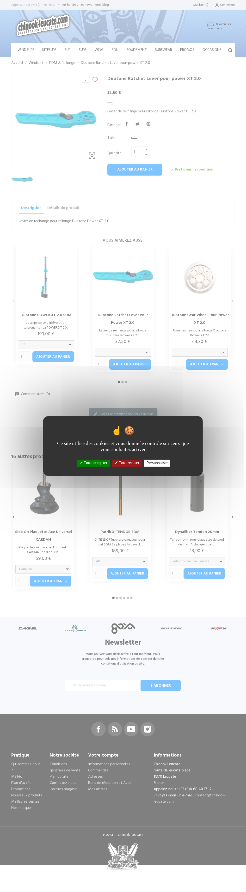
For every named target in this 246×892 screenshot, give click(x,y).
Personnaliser (157, 463)
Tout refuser (128, 463)
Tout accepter (95, 463)
